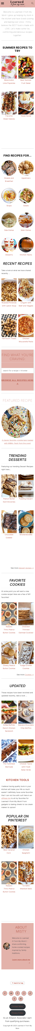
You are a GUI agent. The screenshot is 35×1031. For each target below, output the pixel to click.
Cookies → (29, 675)
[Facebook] (5, 993)
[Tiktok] (30, 993)
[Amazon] (14, 998)
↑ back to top (17, 983)
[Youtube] (11, 993)
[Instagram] (24, 993)
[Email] (20, 998)
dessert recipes (25, 568)
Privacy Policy (17, 1013)
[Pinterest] (17, 993)
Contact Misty (17, 1006)
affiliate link (6, 798)
